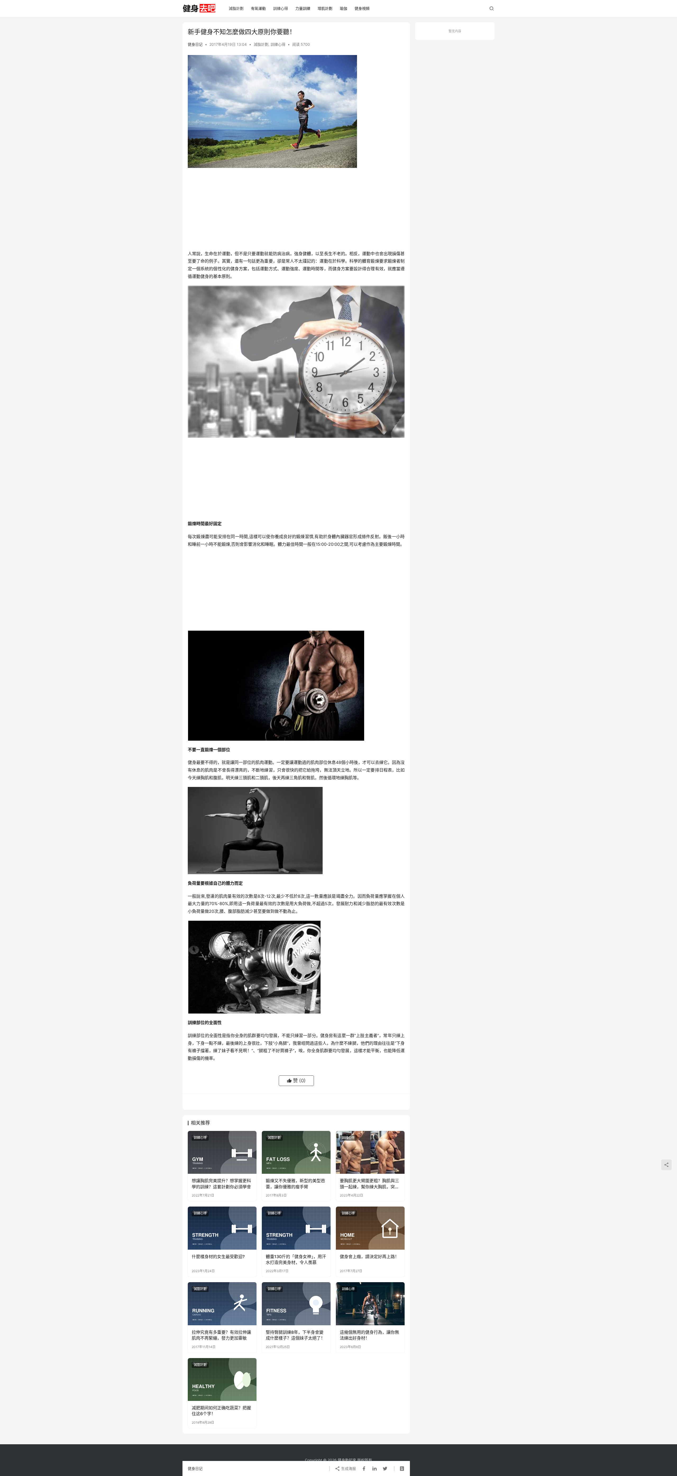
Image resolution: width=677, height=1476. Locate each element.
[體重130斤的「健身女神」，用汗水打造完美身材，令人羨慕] (296, 1228)
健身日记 (195, 44)
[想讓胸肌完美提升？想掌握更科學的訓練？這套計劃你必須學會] (222, 1152)
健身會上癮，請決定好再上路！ (369, 1256)
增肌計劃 (325, 8)
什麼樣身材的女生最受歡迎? (218, 1256)
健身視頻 (362, 8)
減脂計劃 (236, 8)
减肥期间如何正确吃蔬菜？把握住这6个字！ (221, 1410)
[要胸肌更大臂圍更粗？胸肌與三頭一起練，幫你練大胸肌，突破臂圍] (370, 1152)
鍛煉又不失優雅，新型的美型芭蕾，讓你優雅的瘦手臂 (295, 1183)
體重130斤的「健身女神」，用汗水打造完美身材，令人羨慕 (296, 1259)
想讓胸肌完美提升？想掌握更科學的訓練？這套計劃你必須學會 (221, 1183)
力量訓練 (302, 8)
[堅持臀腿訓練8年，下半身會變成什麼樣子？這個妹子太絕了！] (296, 1303)
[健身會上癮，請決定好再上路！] (370, 1228)
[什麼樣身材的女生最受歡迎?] (222, 1228)
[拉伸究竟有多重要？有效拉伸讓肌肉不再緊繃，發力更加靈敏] (222, 1303)
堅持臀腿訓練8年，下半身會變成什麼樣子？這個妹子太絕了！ (295, 1335)
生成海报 (348, 1468)
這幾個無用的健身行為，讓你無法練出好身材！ (369, 1335)
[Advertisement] (296, 210)
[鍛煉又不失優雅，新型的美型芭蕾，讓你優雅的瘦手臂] (296, 1152)
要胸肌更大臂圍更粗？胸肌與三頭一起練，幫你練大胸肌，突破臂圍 (369, 1184)
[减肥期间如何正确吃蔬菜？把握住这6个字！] (222, 1379)
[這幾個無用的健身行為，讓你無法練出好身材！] (370, 1303)
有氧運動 (258, 8)
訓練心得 (280, 8)
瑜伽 (343, 8)
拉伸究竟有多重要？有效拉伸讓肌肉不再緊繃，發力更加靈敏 (221, 1335)
